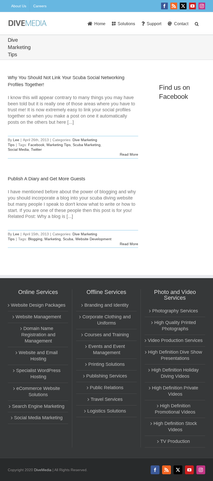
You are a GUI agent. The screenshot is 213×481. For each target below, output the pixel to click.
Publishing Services (106, 376)
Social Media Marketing (38, 417)
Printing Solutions (106, 364)
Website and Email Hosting (38, 355)
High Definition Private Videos (175, 391)
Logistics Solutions (106, 411)
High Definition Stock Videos (175, 426)
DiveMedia (42, 470)
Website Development (93, 239)
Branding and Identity (106, 305)
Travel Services (107, 399)
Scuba (68, 239)
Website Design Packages (38, 305)
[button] (197, 23)
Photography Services (175, 310)
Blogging (35, 239)
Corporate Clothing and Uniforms (106, 320)
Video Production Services (175, 340)
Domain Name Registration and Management (38, 334)
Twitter (36, 149)
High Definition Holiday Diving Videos (175, 373)
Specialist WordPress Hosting (38, 373)
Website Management (38, 316)
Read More (129, 154)
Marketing (52, 239)
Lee (16, 140)
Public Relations (106, 387)
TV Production (175, 441)
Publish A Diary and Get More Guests (46, 178)
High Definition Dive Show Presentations (175, 355)
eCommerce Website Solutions (38, 391)
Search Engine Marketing (38, 406)
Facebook (36, 145)
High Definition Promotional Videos (175, 409)
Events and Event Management (106, 349)
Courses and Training (106, 334)
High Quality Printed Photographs (175, 325)
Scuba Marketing (87, 145)
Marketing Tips (58, 145)
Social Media (18, 149)
